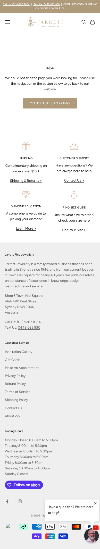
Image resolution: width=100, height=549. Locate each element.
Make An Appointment (22, 368)
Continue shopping (50, 103)
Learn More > (26, 228)
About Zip (12, 416)
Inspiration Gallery (18, 352)
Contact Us (13, 408)
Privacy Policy (15, 376)
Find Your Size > (74, 230)
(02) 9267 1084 (29, 322)
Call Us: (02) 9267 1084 (16, 4)
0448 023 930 (29, 327)
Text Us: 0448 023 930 (46, 4)
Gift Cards (12, 360)
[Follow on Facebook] (7, 501)
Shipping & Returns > (26, 181)
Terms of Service (18, 392)
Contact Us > (74, 180)
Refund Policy (15, 384)
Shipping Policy (16, 400)
